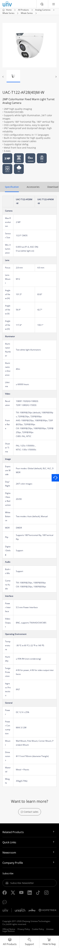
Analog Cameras (42, 10)
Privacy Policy (24, 929)
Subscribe (7, 873)
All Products (23, 10)
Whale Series (8, 13)
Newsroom (9, 852)
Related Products (13, 832)
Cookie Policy (38, 929)
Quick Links (9, 842)
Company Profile (12, 863)
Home (9, 10)
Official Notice (8, 929)
